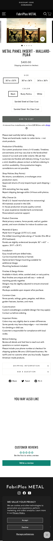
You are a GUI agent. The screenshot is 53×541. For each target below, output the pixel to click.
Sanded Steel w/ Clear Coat (27, 101)
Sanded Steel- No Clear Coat (26, 109)
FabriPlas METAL (26, 13)
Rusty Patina (26, 94)
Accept (25, 520)
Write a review (26, 463)
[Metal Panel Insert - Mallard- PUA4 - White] (11, 433)
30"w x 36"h (27, 80)
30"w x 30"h (11, 80)
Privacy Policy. (19, 513)
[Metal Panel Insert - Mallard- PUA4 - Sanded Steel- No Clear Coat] (18, 433)
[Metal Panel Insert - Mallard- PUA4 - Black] (5, 433)
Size (26, 75)
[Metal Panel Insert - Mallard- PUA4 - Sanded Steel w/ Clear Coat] (15, 433)
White (39, 94)
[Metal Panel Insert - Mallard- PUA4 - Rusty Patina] (8, 433)
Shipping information (26, 366)
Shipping (17, 65)
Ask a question (26, 372)
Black (13, 94)
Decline (25, 527)
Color (26, 89)
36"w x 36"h (42, 80)
